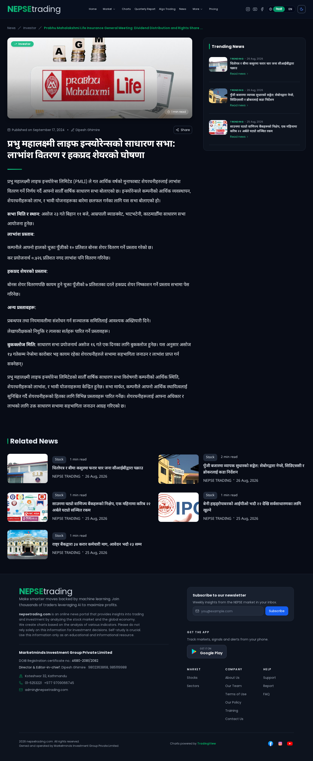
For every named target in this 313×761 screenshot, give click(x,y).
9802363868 (98, 667)
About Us (232, 677)
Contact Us (234, 719)
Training (231, 710)
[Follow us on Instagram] (280, 743)
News (11, 28)
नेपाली (279, 9)
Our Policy (233, 702)
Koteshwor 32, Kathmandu (46, 676)
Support (269, 677)
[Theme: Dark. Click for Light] (301, 9)
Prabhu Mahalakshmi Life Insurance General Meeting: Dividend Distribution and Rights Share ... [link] (123, 28)
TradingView (206, 743)
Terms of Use (236, 694)
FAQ (266, 694)
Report (268, 686)
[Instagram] (248, 9)
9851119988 (118, 667)
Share (185, 130)
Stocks (192, 677)
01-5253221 (33, 683)
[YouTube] (255, 9)
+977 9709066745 (59, 683)
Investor (29, 28)
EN (290, 9)
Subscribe (277, 611)
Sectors (193, 686)
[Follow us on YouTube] (290, 743)
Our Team (233, 686)
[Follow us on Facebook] (270, 743)
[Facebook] (262, 9)
